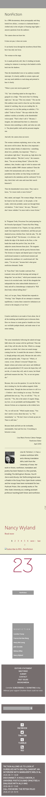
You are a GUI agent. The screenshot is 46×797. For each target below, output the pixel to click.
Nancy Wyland (20, 527)
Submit (23, 674)
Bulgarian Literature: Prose (23, 605)
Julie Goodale (18, 647)
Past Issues (23, 679)
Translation (23, 584)
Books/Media (23, 682)
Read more (9, 533)
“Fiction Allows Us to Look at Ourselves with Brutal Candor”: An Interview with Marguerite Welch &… (22, 769)
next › (32, 541)
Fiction (23, 580)
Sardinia (23, 588)
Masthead (23, 671)
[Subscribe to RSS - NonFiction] (19, 549)
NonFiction (23, 593)
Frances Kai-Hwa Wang (21, 638)
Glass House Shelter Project (23, 576)
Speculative (23, 618)
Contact (23, 677)
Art (23, 601)
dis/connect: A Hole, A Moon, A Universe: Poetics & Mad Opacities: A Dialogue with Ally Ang (21, 780)
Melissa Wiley (18, 651)
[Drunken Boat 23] (23, 565)
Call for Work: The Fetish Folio (19, 789)
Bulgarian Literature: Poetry (23, 610)
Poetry (23, 597)
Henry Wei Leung (19, 642)
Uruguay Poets (23, 614)
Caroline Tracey (19, 634)
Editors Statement (23, 668)
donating (31, 688)
